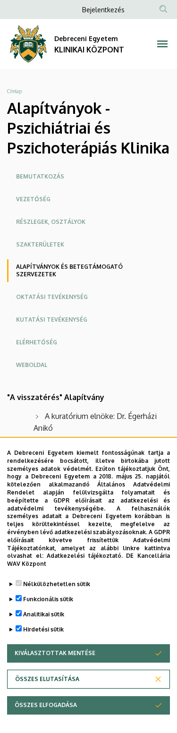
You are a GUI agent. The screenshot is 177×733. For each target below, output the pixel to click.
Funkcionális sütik (48, 599)
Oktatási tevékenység (52, 296)
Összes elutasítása (47, 678)
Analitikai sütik (43, 614)
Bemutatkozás (40, 176)
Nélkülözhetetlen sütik (56, 584)
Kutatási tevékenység (51, 319)
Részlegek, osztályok (50, 221)
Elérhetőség (36, 342)
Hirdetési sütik (43, 629)
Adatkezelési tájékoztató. (85, 555)
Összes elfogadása (46, 704)
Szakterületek (40, 244)
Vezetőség (33, 199)
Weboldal (31, 364)
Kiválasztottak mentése (55, 652)
